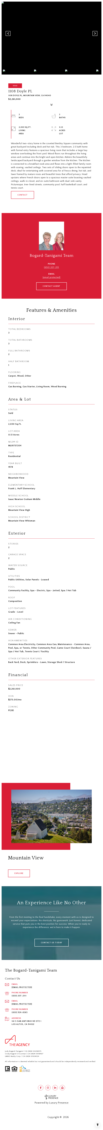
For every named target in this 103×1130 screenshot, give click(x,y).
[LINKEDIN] (55, 1087)
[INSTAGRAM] (48, 1087)
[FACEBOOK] (40, 1087)
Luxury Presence (59, 1102)
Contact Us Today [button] (51, 943)
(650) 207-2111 (51, 267)
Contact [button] (22, 195)
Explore (18, 873)
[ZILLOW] (62, 1087)
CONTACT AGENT (51, 286)
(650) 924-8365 (19, 1012)
